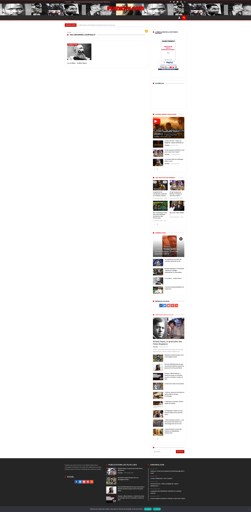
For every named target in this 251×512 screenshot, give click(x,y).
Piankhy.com (125, 9)
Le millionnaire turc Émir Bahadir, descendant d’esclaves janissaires (96, 25)
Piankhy (157, 136)
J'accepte (148, 509)
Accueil (69, 32)
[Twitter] (173, 2)
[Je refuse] (249, 509)
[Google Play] (181, 2)
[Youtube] (177, 2)
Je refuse (157, 509)
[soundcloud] (184, 2)
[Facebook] (170, 2)
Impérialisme (72, 44)
